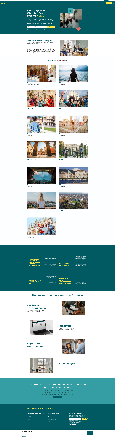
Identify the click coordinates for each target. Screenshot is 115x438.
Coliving (106, 0)
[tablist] (57, 61)
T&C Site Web (74, 421)
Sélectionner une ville (32, 26)
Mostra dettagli (24, 436)
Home (103, 0)
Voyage (109, 0)
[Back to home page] (3, 3)
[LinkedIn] (74, 424)
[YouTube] (76, 424)
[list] (57, 151)
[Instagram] (72, 424)
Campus (113, 0)
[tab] (50, 61)
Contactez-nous (57, 397)
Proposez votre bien (30, 416)
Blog (48, 416)
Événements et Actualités (52, 419)
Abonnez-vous (84, 418)
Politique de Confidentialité (77, 422)
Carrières (28, 419)
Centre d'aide (50, 421)
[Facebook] (70, 424)
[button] (42, 258)
